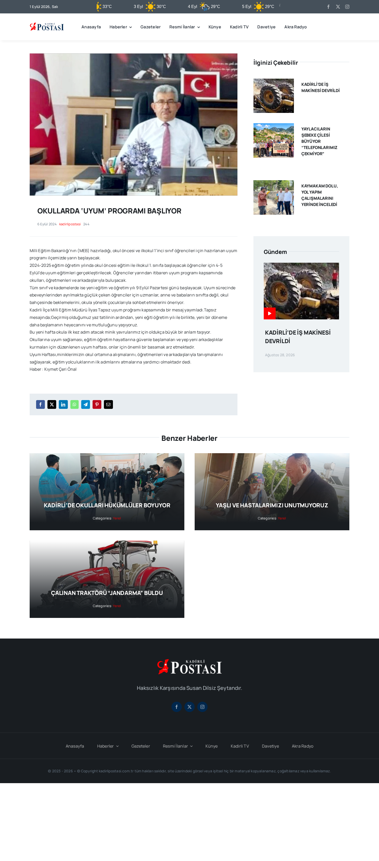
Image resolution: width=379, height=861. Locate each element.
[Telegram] (85, 404)
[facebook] (328, 7)
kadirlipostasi (70, 224)
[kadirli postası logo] (189, 661)
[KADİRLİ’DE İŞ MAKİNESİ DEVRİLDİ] (273, 82)
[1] (133, 55)
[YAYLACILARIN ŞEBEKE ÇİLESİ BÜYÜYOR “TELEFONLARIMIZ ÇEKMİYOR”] (273, 127)
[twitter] (338, 7)
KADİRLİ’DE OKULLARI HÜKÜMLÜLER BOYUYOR (107, 505)
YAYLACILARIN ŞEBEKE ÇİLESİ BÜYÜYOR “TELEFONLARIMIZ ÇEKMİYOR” (319, 141)
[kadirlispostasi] (47, 23)
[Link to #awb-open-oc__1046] (345, 27)
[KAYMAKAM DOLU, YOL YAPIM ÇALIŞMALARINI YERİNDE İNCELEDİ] (273, 184)
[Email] (108, 404)
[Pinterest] (97, 404)
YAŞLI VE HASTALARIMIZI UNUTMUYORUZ (272, 505)
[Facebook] (40, 404)
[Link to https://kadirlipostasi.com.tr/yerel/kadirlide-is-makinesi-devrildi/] (270, 313)
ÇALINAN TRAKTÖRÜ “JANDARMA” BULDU (107, 593)
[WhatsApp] (74, 404)
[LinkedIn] (63, 404)
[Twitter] (51, 404)
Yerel (117, 518)
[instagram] (347, 7)
